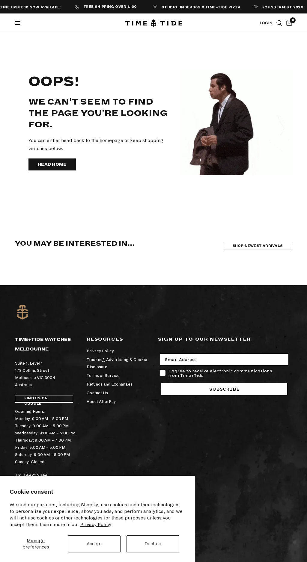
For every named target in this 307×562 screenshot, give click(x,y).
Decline (153, 543)
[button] (52, 164)
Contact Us (97, 393)
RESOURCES (105, 339)
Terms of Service (103, 375)
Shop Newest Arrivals (257, 245)
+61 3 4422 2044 (31, 475)
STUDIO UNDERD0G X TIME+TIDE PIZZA (194, 7)
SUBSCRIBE (224, 389)
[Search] (279, 23)
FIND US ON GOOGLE (36, 399)
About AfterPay (101, 401)
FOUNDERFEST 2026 (275, 7)
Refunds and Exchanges (110, 384)
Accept (94, 543)
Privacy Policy (95, 524)
